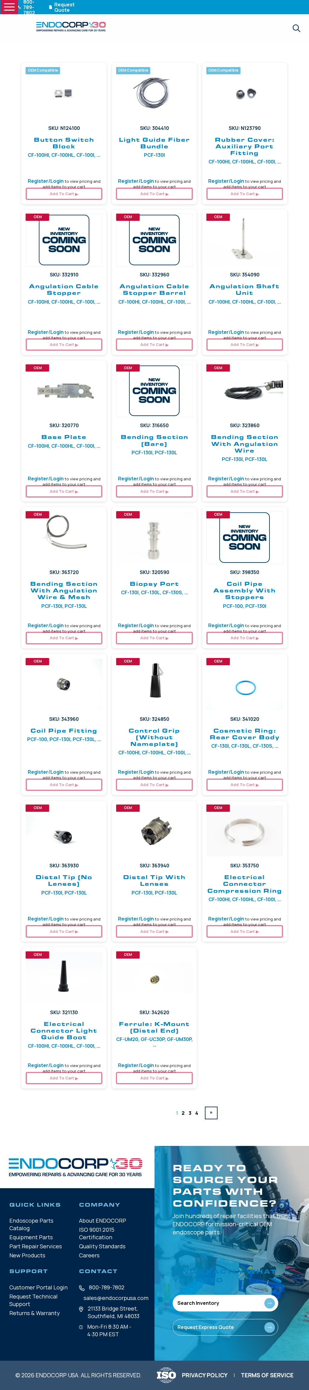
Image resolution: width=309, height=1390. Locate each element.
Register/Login (46, 181)
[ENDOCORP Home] (71, 26)
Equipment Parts (31, 1237)
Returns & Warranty (34, 1313)
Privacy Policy (205, 1375)
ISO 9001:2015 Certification (96, 1233)
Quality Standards (102, 1246)
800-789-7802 (106, 1287)
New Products (27, 1255)
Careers (89, 1255)
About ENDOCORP (102, 1220)
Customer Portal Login (38, 1287)
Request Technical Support (33, 1300)
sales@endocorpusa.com (116, 1297)
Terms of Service (267, 1375)
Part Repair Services (35, 1246)
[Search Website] (296, 28)
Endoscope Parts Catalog (31, 1224)
